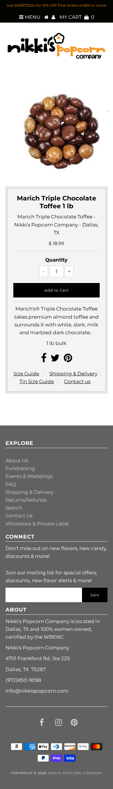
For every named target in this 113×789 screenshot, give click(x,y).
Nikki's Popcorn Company (75, 773)
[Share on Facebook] (43, 360)
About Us (17, 460)
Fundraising (20, 468)
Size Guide (26, 374)
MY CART (76, 17)
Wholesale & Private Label (37, 524)
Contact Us (19, 515)
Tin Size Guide (36, 381)
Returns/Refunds (26, 500)
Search (14, 508)
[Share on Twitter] (55, 360)
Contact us (77, 381)
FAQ (11, 484)
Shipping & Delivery (73, 374)
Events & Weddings (29, 476)
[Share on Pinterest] (68, 360)
